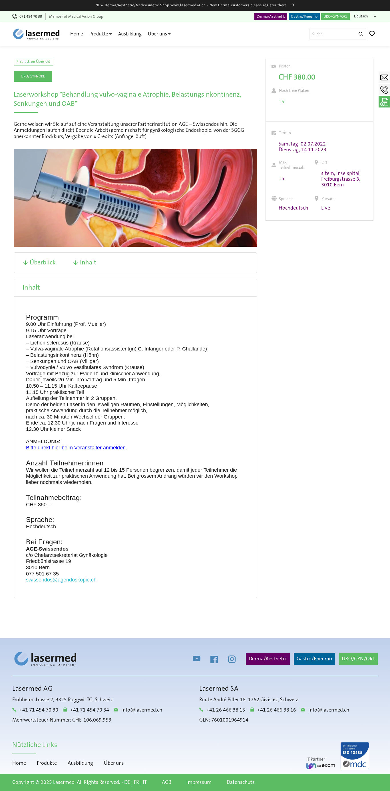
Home (76, 34)
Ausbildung (130, 34)
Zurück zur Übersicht (34, 61)
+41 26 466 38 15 (225, 710)
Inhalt (88, 263)
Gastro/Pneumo (304, 17)
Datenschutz (241, 782)
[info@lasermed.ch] (384, 77)
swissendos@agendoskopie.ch (61, 580)
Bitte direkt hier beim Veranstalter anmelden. (76, 448)
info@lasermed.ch (141, 710)
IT (145, 782)
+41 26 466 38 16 (276, 710)
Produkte (98, 34)
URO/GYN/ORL (335, 17)
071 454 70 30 (30, 16)
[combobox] (337, 34)
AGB (166, 782)
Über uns (157, 34)
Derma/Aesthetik (271, 17)
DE (127, 782)
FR (136, 782)
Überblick (43, 263)
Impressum (199, 782)
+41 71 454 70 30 (38, 710)
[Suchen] (361, 34)
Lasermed (64, 782)
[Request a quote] (384, 101)
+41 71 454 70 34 (89, 710)
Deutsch (361, 16)
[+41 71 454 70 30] (384, 89)
